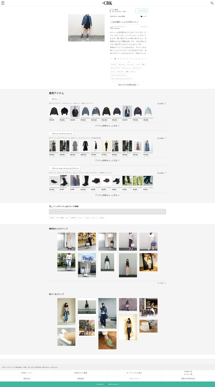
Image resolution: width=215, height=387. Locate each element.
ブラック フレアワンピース (118, 75)
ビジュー (80, 217)
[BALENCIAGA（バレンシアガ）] (107, 242)
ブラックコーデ (115, 68)
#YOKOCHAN (96, 138)
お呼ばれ (73, 217)
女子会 (52, 217)
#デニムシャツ (68, 103)
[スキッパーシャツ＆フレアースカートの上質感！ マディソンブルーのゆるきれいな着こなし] (66, 242)
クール (113, 71)
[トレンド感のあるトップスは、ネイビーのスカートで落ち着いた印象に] (87, 242)
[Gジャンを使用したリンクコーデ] (87, 328)
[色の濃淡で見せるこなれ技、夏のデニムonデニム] (66, 311)
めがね (102, 217)
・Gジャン (54, 99)
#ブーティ (68, 173)
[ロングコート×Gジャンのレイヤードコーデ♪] (128, 327)
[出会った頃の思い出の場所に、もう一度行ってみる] (148, 307)
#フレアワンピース (63, 138)
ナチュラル (120, 71)
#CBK (106, 384)
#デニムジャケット (55, 103)
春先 (127, 71)
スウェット (95, 217)
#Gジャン (77, 103)
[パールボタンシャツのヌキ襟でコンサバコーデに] (128, 242)
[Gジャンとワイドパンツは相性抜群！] (107, 313)
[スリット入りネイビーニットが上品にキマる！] (128, 265)
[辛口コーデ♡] (87, 307)
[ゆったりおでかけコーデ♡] (148, 262)
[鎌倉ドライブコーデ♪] (87, 265)
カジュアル (121, 64)
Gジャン (133, 71)
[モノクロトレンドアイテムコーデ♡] (107, 262)
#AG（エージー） (88, 103)
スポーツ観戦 (60, 217)
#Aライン (74, 138)
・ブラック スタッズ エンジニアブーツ (64, 168)
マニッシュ (130, 64)
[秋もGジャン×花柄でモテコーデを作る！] (128, 305)
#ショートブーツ (79, 173)
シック (138, 64)
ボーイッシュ (126, 68)
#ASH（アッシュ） (106, 173)
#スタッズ (60, 173)
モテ (67, 217)
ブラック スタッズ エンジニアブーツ (121, 79)
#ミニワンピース (84, 138)
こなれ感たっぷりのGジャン (124, 22)
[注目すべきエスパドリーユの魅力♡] (148, 326)
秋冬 (143, 64)
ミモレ (87, 217)
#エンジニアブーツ (92, 173)
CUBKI (107, 3)
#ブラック (52, 138)
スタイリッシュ (136, 68)
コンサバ (113, 64)
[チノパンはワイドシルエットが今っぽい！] (148, 242)
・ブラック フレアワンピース (61, 134)
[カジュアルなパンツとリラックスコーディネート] (66, 262)
